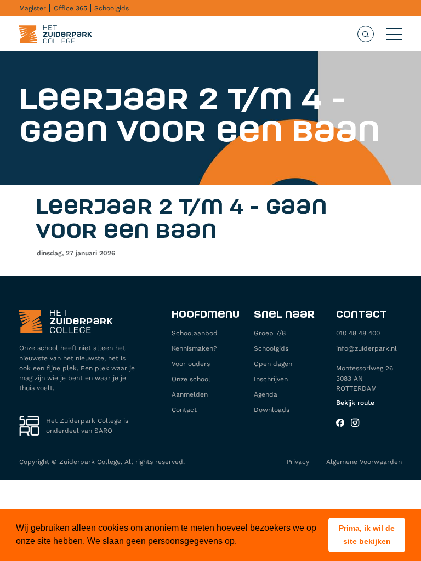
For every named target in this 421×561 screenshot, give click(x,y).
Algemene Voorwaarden (364, 462)
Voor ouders (191, 364)
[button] (366, 535)
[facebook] (340, 423)
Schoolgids (111, 8)
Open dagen (273, 364)
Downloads (271, 410)
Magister (32, 8)
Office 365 (70, 8)
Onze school (191, 379)
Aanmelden (190, 394)
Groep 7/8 (270, 333)
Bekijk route (355, 403)
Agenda (265, 394)
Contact (184, 410)
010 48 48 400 (358, 333)
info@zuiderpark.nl (366, 348)
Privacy (298, 462)
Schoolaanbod (195, 333)
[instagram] (355, 423)
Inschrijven (271, 379)
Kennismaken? (194, 348)
